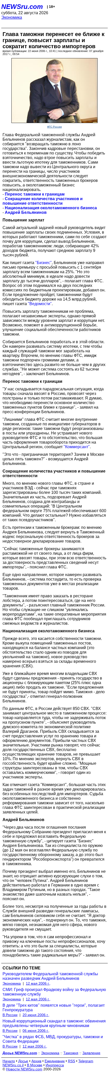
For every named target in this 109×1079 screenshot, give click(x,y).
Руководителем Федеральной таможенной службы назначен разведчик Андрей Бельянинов (50, 976)
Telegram (85, 1061)
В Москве (34, 1065)
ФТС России (54, 126)
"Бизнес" (43, 262)
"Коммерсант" (77, 447)
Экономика (11, 17)
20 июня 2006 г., (36, 1015)
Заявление (91, 1053)
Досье (23, 1061)
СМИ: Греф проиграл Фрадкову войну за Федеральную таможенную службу (54, 991)
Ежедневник (55, 1061)
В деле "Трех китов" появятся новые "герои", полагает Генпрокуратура (54, 1007)
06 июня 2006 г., (36, 1031)
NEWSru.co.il (13, 1065)
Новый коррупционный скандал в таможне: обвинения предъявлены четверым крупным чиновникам (54, 1023)
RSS (71, 1061)
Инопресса (55, 1065)
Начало (9, 1061)
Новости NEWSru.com (24, 1069)
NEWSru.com (22, 6)
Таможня (70, 1053)
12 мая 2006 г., (38, 983)
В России (10, 1015)
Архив (36, 1061)
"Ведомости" (40, 304)
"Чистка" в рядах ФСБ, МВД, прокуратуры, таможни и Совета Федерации (53, 1039)
